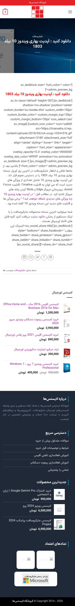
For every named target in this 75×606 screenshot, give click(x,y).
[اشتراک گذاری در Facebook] (44, 258)
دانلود (41, 217)
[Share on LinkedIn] (24, 258)
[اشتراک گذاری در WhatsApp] (51, 258)
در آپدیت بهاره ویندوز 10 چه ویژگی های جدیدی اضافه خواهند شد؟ (38, 196)
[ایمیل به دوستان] (31, 258)
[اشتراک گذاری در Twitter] (38, 258)
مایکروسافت (37, 36)
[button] (70, 11)
